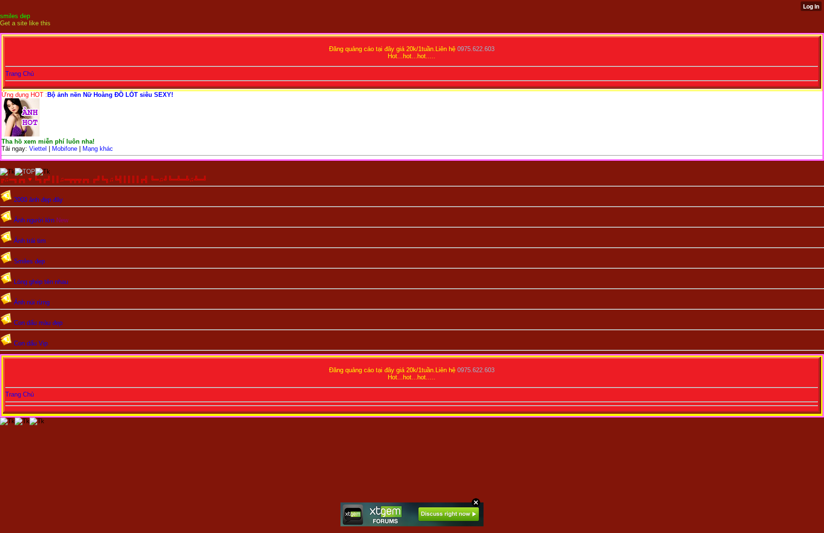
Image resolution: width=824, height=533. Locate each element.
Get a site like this (25, 23)
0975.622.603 (475, 48)
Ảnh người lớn (34, 220)
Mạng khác (97, 148)
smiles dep (15, 16)
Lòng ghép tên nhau (41, 281)
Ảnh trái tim (30, 240)
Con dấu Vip (31, 343)
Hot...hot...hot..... (411, 56)
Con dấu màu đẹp (38, 322)
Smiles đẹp (29, 261)
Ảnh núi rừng (32, 302)
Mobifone (64, 148)
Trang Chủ (19, 73)
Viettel (37, 148)
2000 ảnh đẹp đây (38, 199)
